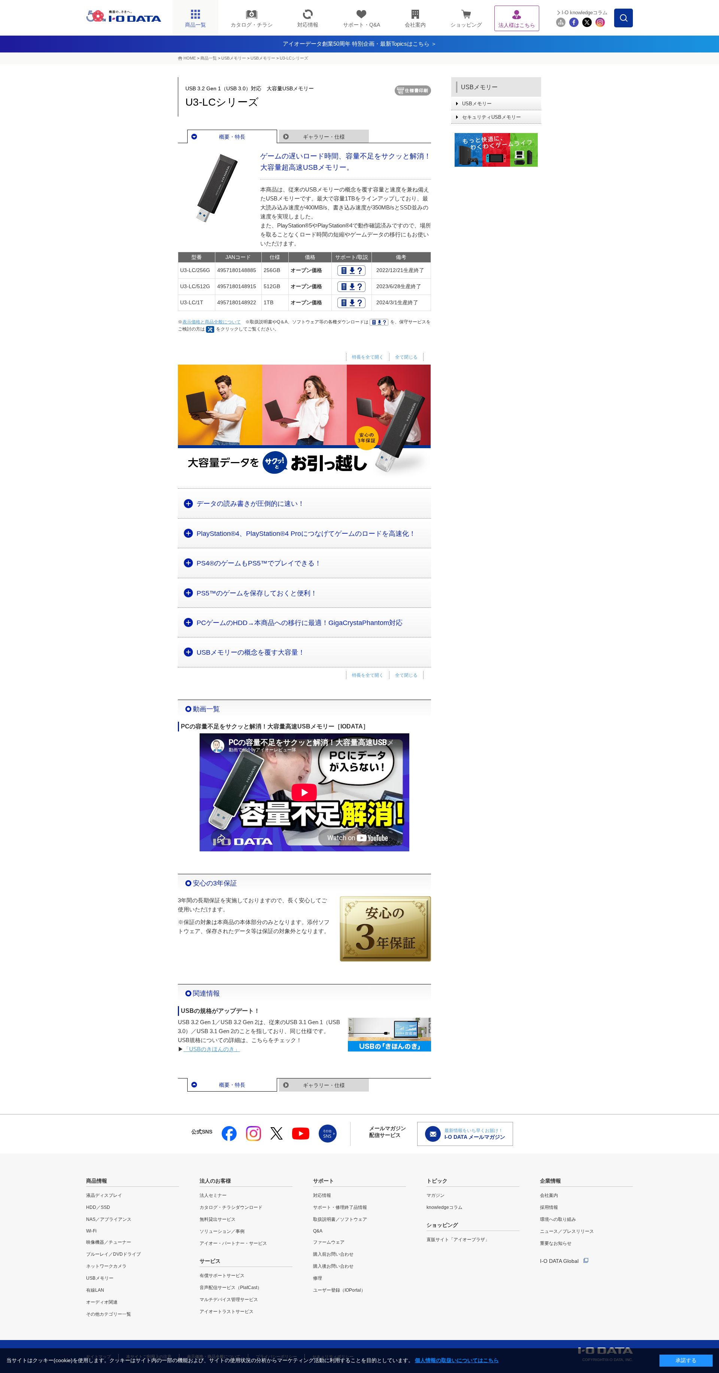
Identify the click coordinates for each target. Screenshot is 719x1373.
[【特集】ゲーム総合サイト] (496, 150)
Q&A (317, 1231)
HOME (189, 58)
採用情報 (549, 1207)
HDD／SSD (98, 1207)
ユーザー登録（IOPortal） (339, 1290)
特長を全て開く (367, 357)
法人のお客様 (215, 1181)
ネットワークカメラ (106, 1266)
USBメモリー (233, 58)
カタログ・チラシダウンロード (231, 1207)
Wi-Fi (91, 1231)
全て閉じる (406, 357)
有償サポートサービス (222, 1275)
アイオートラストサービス (227, 1311)
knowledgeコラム (444, 1207)
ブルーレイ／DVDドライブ (113, 1254)
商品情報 (96, 1181)
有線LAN (95, 1290)
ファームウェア (329, 1242)
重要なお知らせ (555, 1243)
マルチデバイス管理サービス (229, 1299)
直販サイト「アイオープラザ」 (458, 1239)
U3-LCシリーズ (294, 58)
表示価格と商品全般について (211, 322)
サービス (210, 1261)
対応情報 (322, 1195)
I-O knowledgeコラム (584, 12)
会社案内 (549, 1195)
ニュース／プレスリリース (567, 1231)
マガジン (436, 1195)
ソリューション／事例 (222, 1231)
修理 (317, 1278)
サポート (323, 1181)
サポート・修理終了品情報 (340, 1207)
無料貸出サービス (218, 1219)
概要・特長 (232, 137)
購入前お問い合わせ (333, 1254)
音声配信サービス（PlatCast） (231, 1287)
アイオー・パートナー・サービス (233, 1243)
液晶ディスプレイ (104, 1195)
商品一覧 (208, 58)
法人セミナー (213, 1195)
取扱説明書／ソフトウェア (340, 1219)
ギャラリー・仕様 (324, 137)
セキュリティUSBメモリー (491, 117)
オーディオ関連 (102, 1302)
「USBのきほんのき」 (211, 1049)
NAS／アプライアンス (108, 1219)
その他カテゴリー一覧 (108, 1314)
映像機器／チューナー (108, 1242)
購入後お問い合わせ (333, 1266)
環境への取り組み (558, 1219)
